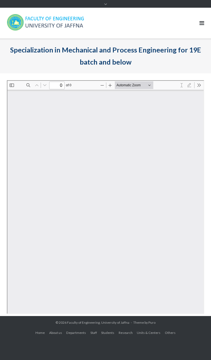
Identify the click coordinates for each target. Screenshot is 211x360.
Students (107, 333)
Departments (76, 333)
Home (40, 333)
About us (55, 333)
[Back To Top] (197, 346)
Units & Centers (148, 333)
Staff (93, 333)
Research (126, 333)
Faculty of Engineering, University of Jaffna (98, 322)
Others (170, 333)
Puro (152, 322)
